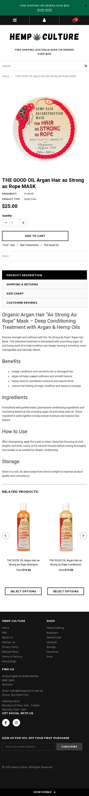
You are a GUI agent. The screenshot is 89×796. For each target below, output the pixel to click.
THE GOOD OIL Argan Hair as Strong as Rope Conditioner (65, 562)
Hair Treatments (29, 245)
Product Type (11, 199)
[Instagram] (16, 722)
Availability (9, 193)
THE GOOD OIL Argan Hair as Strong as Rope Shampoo (23, 562)
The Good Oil (51, 245)
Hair (12, 245)
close (86, 5)
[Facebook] (6, 722)
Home (5, 76)
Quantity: (7, 215)
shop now (44, 9)
